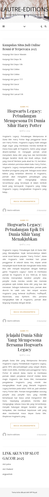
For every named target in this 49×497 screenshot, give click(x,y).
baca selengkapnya (24, 201)
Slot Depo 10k (16, 64)
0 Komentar (41, 210)
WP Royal (33, 492)
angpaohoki (7, 474)
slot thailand (8, 469)
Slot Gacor (14, 84)
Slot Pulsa (14, 89)
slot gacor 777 (16, 79)
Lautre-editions (24, 9)
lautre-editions (13, 210)
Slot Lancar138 (16, 94)
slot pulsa (7, 464)
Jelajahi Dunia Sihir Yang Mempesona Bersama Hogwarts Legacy (24, 342)
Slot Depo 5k (15, 59)
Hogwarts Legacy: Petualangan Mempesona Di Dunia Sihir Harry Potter (24, 118)
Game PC (24, 107)
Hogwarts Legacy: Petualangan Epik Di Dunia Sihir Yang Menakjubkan (24, 232)
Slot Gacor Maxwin (18, 54)
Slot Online (14, 69)
